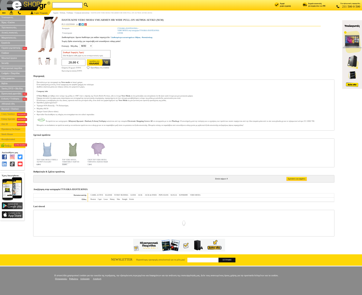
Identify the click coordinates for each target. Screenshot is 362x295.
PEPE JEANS (163, 195)
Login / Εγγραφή (40, 13)
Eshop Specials (13, 119)
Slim (118, 199)
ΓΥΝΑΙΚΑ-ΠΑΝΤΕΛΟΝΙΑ (127, 28)
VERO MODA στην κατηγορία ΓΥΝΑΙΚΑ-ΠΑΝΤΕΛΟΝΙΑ (138, 30)
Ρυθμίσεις (73, 279)
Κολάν (131, 199)
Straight (124, 199)
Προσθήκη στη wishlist (99, 68)
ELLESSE (108, 195)
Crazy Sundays (13, 114)
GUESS (133, 195)
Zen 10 (13, 124)
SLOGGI (174, 195)
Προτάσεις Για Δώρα (10, 129)
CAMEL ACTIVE (96, 195)
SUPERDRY (183, 195)
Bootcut (93, 199)
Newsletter (121, 259)
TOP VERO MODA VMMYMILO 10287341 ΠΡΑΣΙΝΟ (70, 161)
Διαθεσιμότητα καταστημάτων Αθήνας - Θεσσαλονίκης (131, 37)
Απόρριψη (85, 279)
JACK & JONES (151, 195)
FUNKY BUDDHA (121, 195)
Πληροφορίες (61, 279)
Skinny (112, 199)
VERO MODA (195, 195)
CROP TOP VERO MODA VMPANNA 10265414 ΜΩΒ (98, 161)
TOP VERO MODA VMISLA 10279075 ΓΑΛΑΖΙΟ (47, 161)
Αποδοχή (97, 279)
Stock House (7, 134)
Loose (106, 199)
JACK (140, 195)
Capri (100, 199)
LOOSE (120, 33)
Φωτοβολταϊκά (8, 139)
